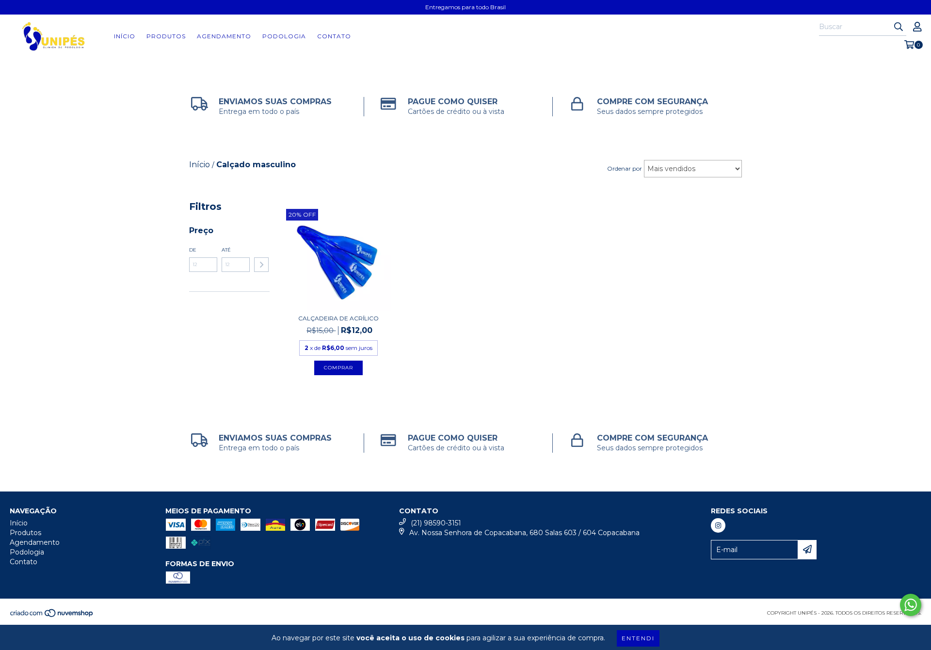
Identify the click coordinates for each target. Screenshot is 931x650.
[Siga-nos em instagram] (718, 525)
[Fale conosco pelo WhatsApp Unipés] (910, 605)
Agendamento (224, 36)
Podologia (284, 36)
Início (124, 36)
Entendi (638, 638)
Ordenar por (624, 168)
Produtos (166, 36)
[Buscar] (898, 27)
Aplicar (261, 264)
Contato (334, 36)
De (192, 250)
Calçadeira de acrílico (338, 318)
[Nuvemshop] (52, 616)
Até (226, 250)
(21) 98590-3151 (436, 523)
